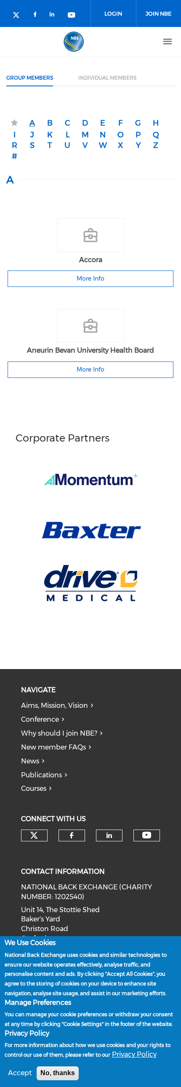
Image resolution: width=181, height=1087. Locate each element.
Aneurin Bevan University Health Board (90, 350)
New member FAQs (53, 747)
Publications (41, 775)
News (30, 761)
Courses (33, 788)
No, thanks (57, 1072)
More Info (90, 278)
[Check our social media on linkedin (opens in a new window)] (54, 16)
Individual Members (107, 78)
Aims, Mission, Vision (54, 705)
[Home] (73, 41)
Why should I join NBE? (59, 733)
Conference (40, 719)
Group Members (29, 78)
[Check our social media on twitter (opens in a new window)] (19, 16)
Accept (20, 1073)
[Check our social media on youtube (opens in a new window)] (72, 16)
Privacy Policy (134, 1054)
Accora (90, 260)
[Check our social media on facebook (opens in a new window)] (36, 16)
